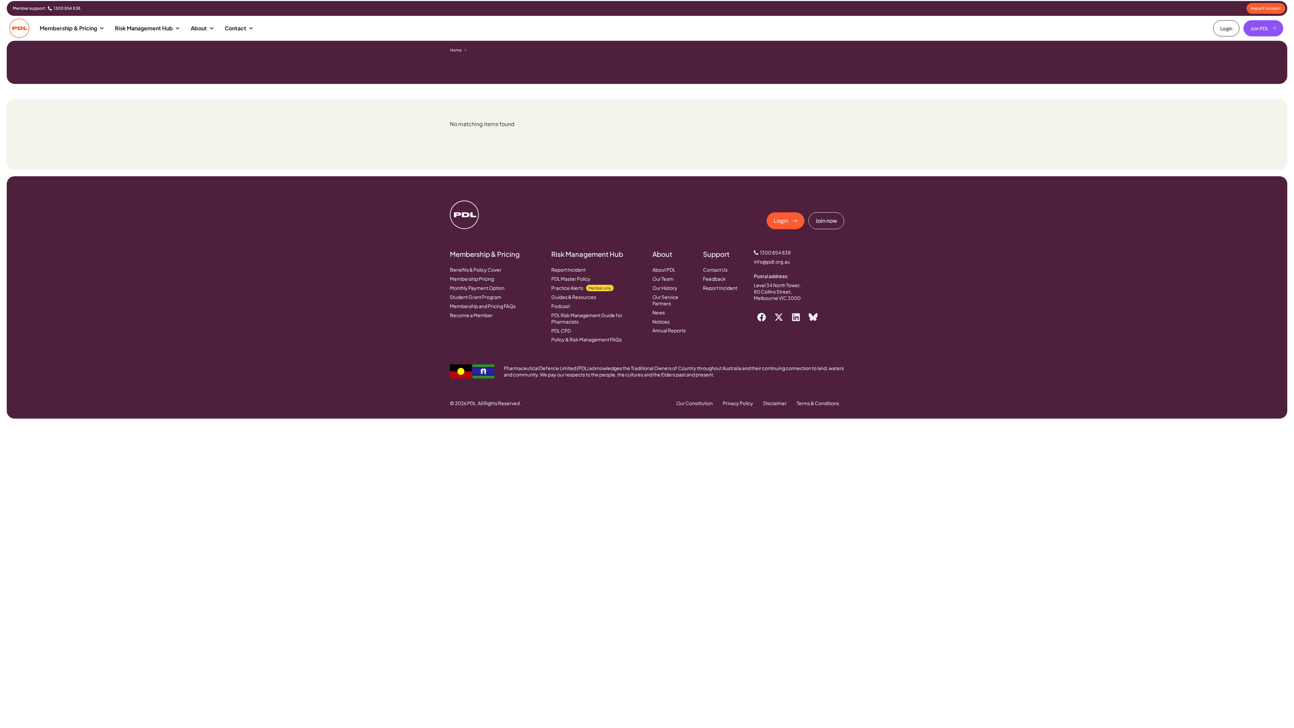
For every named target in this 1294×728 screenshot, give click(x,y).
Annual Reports (669, 330)
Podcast (560, 306)
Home (456, 50)
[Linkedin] (796, 317)
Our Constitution (694, 403)
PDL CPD (561, 331)
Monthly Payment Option (477, 288)
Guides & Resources (573, 297)
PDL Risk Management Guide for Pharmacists (586, 318)
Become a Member (471, 315)
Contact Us (715, 270)
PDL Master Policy (570, 279)
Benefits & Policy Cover (475, 270)
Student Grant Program (475, 297)
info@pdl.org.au (772, 262)
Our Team (663, 279)
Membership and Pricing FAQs (483, 306)
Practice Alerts (581, 288)
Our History (664, 288)
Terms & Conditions (818, 403)
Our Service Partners (665, 300)
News (658, 312)
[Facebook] (761, 317)
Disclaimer (775, 403)
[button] (72, 28)
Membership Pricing (472, 279)
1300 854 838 (67, 8)
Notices (661, 321)
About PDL (663, 270)
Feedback (714, 279)
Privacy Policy (738, 403)
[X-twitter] (779, 317)
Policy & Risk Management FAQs (586, 339)
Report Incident (568, 270)
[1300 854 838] (50, 8)
